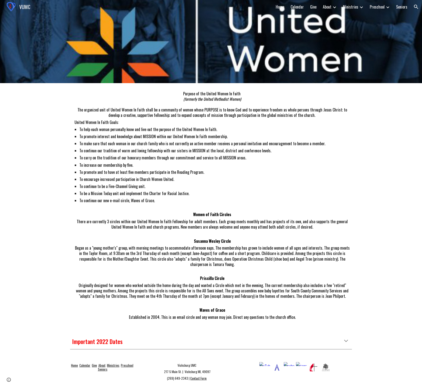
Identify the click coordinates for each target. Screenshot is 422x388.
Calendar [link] (297, 7)
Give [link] (313, 7)
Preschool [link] (377, 7)
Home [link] (280, 7)
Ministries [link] (350, 7)
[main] (211, 205)
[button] (416, 7)
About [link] (327, 7)
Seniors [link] (401, 7)
